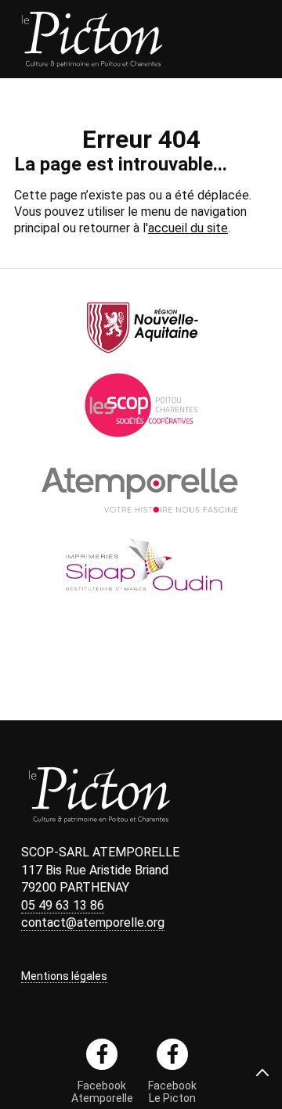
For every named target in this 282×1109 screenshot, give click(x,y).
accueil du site (188, 228)
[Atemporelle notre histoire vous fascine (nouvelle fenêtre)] (141, 522)
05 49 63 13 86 (62, 905)
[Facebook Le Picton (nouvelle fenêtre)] (172, 1054)
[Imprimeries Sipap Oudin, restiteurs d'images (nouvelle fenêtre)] (141, 603)
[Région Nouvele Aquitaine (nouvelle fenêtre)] (141, 358)
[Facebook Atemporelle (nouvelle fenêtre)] (102, 1054)
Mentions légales (64, 976)
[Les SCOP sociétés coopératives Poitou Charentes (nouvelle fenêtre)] (141, 439)
